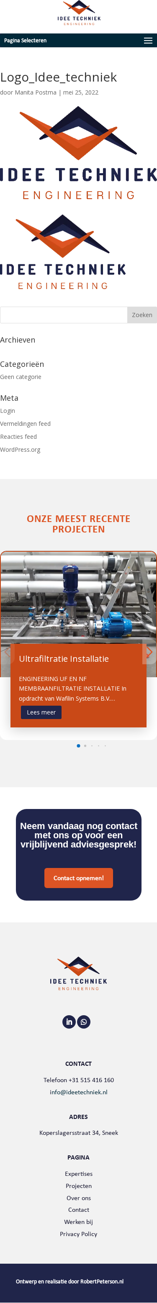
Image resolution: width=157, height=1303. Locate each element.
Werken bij (78, 1222)
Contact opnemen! (79, 878)
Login (7, 411)
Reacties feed (18, 436)
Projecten (79, 1186)
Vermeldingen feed (25, 424)
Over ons (79, 1198)
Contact (78, 1209)
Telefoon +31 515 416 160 (79, 1080)
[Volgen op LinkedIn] (69, 1022)
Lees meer (41, 712)
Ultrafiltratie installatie (64, 658)
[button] (78, 745)
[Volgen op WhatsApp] (83, 1022)
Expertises (79, 1174)
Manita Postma (36, 92)
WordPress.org (20, 449)
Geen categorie (20, 377)
